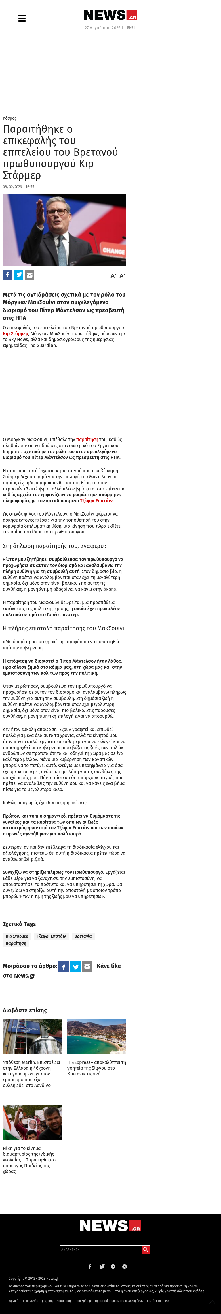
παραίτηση (16, 943)
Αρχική (13, 1301)
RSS (166, 1301)
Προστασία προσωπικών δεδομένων (119, 1301)
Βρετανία (83, 936)
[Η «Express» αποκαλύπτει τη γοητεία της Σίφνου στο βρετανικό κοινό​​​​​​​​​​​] (96, 1036)
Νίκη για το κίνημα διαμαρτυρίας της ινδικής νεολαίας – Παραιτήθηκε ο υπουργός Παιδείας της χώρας (29, 1160)
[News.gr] (110, 15)
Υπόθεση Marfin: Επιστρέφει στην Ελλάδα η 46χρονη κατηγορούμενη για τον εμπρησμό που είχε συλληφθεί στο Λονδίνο (31, 1074)
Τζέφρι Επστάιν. (97, 500)
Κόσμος (9, 118)
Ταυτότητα (154, 1301)
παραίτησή (87, 439)
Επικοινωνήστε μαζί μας (37, 1301)
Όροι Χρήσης (83, 1301)
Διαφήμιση (64, 1301)
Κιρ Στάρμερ (17, 936)
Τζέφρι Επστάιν (51, 936)
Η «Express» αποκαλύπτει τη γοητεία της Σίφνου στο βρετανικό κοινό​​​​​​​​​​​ (96, 1068)
